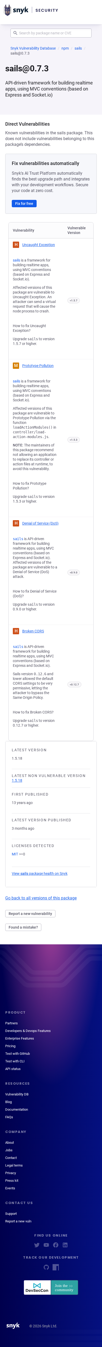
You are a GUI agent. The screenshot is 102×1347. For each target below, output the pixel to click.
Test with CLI (15, 1061)
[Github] (46, 1268)
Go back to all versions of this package (41, 898)
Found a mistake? (23, 927)
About (9, 1142)
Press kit (11, 1181)
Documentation (16, 1109)
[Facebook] (56, 1246)
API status (13, 1069)
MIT (15, 854)
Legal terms (14, 1165)
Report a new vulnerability (30, 914)
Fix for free (24, 203)
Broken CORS (33, 631)
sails (78, 48)
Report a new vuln (18, 1221)
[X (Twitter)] (37, 1246)
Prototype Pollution (38, 366)
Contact (11, 1158)
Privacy (10, 1173)
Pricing (10, 1046)
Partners (11, 1023)
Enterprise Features (19, 1038)
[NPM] (56, 1268)
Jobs (9, 1150)
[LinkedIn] (65, 1246)
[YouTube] (46, 1246)
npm (65, 48)
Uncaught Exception (38, 245)
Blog (8, 1102)
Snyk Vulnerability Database (33, 48)
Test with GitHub (17, 1054)
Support (11, 1214)
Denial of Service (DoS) (40, 523)
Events (10, 1188)
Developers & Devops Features (28, 1031)
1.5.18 (17, 780)
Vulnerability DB (17, 1094)
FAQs (9, 1117)
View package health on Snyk (39, 873)
